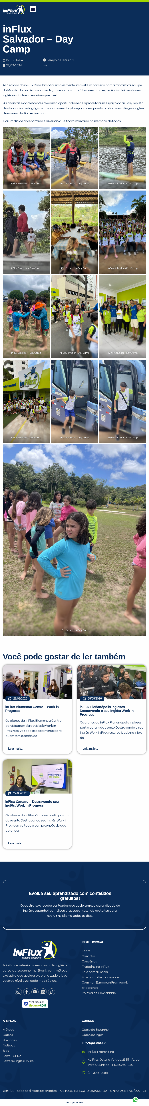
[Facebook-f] (26, 991)
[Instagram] (18, 991)
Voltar (93, 1091)
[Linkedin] (43, 991)
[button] (33, 9)
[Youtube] (34, 991)
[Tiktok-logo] (51, 991)
